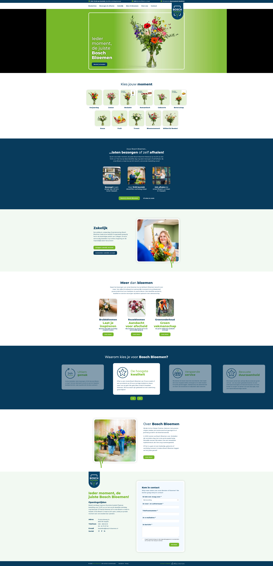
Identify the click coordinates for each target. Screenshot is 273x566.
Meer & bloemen (132, 6)
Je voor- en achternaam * (153, 503)
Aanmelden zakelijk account (105, 253)
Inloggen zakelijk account (104, 247)
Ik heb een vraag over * (152, 496)
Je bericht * (147, 524)
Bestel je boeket (99, 64)
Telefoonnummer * (150, 510)
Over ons (144, 6)
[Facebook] (102, 531)
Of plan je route (148, 198)
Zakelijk (120, 6)
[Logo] (177, 11)
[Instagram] (99, 531)
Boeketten (93, 6)
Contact (154, 6)
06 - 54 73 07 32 (103, 526)
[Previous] (133, 398)
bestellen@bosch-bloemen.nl (108, 528)
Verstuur (174, 544)
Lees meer (108, 334)
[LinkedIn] (104, 531)
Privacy (127, 563)
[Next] (140, 398)
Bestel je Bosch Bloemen (129, 198)
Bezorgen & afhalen (106, 6)
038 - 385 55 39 (103, 524)
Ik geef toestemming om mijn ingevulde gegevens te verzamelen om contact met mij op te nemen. (162, 540)
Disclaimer (121, 563)
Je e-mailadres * (149, 517)
